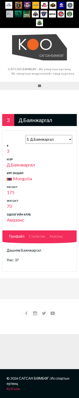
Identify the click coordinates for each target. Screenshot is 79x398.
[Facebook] (26, 313)
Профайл (16, 236)
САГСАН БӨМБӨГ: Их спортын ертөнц (39, 69)
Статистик (37, 236)
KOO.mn (13, 389)
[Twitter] (44, 313)
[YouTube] (52, 313)
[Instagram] (35, 313)
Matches (56, 236)
